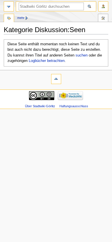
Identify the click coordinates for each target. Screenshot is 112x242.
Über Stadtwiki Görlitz (40, 106)
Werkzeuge (103, 18)
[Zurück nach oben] (56, 79)
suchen (82, 55)
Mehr (20, 17)
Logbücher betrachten (47, 61)
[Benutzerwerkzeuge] (103, 6)
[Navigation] (9, 6)
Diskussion (9, 18)
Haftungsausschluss (73, 106)
